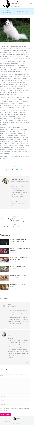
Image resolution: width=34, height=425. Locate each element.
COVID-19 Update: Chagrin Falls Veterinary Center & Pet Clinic (18, 240)
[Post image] (4, 242)
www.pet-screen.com (8, 158)
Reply (27, 326)
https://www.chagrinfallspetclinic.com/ (19, 181)
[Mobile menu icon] (31, 4)
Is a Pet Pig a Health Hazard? (17, 266)
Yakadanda (25, 422)
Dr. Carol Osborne (12, 333)
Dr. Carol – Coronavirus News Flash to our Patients (20, 249)
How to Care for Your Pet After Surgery (18, 285)
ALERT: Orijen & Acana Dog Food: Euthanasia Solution (19, 258)
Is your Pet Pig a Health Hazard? (18, 275)
